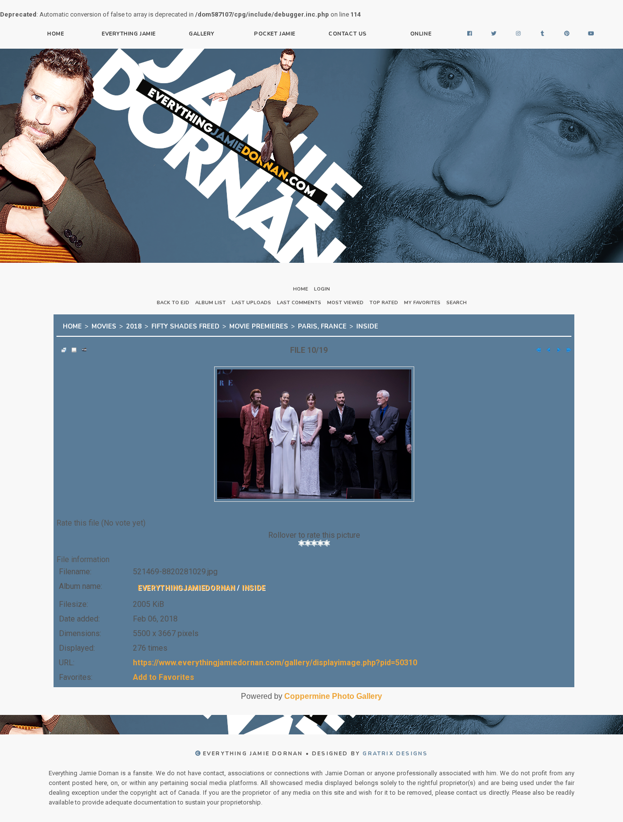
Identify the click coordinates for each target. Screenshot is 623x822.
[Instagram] (518, 34)
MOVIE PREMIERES (258, 325)
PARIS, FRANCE (322, 325)
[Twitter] (494, 34)
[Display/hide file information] (71, 347)
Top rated (383, 302)
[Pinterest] (567, 34)
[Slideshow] (82, 347)
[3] (314, 540)
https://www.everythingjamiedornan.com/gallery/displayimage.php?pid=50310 (275, 659)
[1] (301, 540)
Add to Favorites (163, 674)
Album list (210, 302)
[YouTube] (591, 34)
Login (322, 289)
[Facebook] (470, 34)
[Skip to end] (566, 347)
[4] (320, 540)
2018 (134, 325)
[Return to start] (536, 347)
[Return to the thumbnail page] (61, 347)
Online (420, 33)
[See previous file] (546, 347)
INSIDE (367, 325)
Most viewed (345, 302)
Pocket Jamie (274, 33)
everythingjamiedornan (187, 585)
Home (55, 33)
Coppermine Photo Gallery (333, 693)
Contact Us (348, 33)
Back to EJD (173, 302)
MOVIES (104, 325)
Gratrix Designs (395, 750)
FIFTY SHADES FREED (185, 325)
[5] (327, 540)
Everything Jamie (129, 33)
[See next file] (556, 347)
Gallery (202, 33)
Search (456, 302)
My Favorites (422, 302)
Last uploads (251, 302)
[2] (308, 540)
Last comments (299, 302)
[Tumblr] (543, 34)
